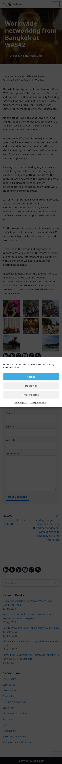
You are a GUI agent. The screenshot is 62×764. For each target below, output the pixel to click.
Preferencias (31, 394)
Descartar (31, 385)
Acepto (31, 376)
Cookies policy (21, 402)
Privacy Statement (38, 402)
